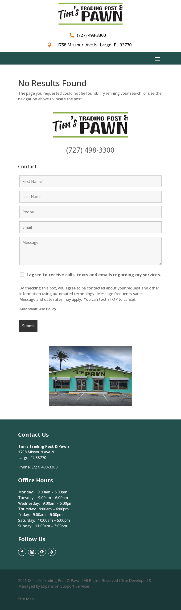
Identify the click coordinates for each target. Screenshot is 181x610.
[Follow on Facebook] (22, 552)
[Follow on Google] (42, 552)
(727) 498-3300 (90, 150)
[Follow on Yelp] (52, 552)
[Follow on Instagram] (32, 552)
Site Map (26, 599)
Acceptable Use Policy (37, 309)
